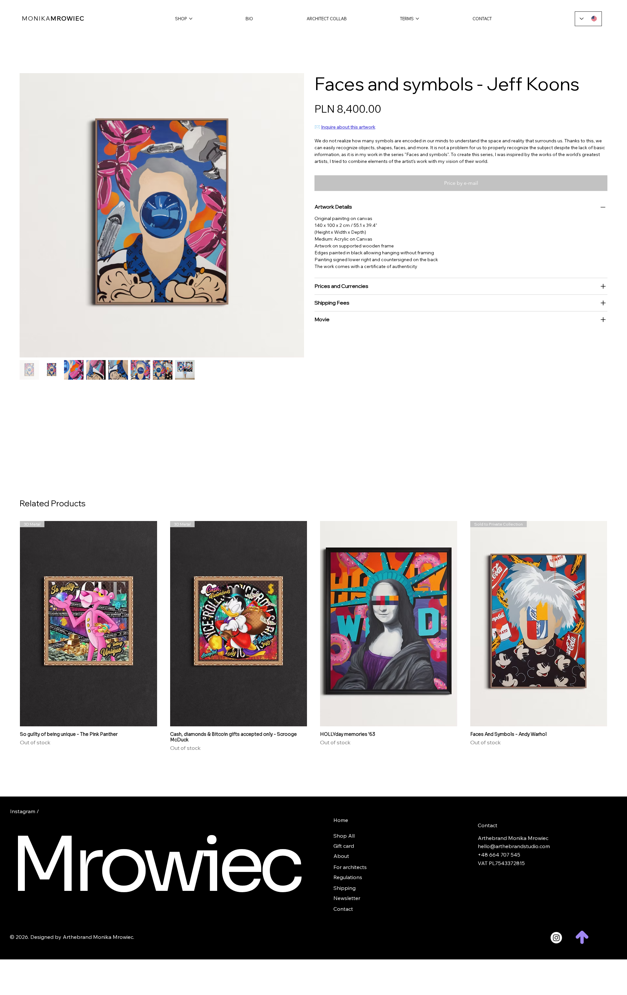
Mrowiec (154, 865)
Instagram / (24, 811)
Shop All (344, 835)
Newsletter (346, 898)
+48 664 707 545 (499, 854)
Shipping (344, 888)
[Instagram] (556, 937)
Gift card (343, 846)
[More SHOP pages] (190, 18)
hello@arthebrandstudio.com (514, 846)
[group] (313, 636)
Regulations (347, 877)
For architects (350, 867)
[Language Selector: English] (588, 18)
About (341, 856)
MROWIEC (53, 18)
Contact (343, 909)
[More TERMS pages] (417, 18)
